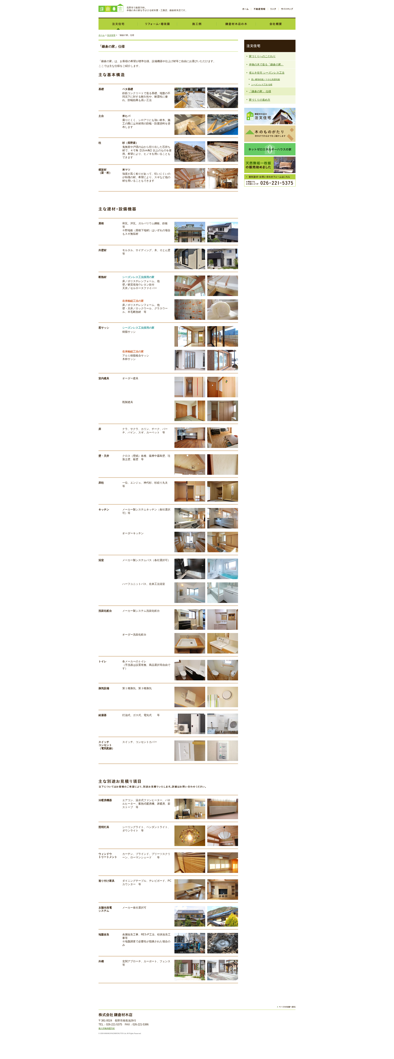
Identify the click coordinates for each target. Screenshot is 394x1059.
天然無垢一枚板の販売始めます (270, 165)
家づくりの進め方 (259, 99)
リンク (273, 9)
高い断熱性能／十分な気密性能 (265, 79)
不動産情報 (259, 9)
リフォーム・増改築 (157, 24)
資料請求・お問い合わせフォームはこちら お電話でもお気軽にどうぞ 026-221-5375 (270, 180)
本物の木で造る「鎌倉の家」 (266, 64)
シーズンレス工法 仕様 (261, 84)
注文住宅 (118, 24)
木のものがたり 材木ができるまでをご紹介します (270, 133)
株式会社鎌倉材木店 (111, 8)
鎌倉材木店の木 (236, 24)
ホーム (245, 9)
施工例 (197, 24)
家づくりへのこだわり (262, 56)
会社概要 (276, 24)
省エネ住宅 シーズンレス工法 (266, 72)
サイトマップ (287, 9)
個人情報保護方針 (106, 1028)
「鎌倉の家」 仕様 (260, 91)
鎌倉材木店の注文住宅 (270, 116)
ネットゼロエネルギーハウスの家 (270, 149)
